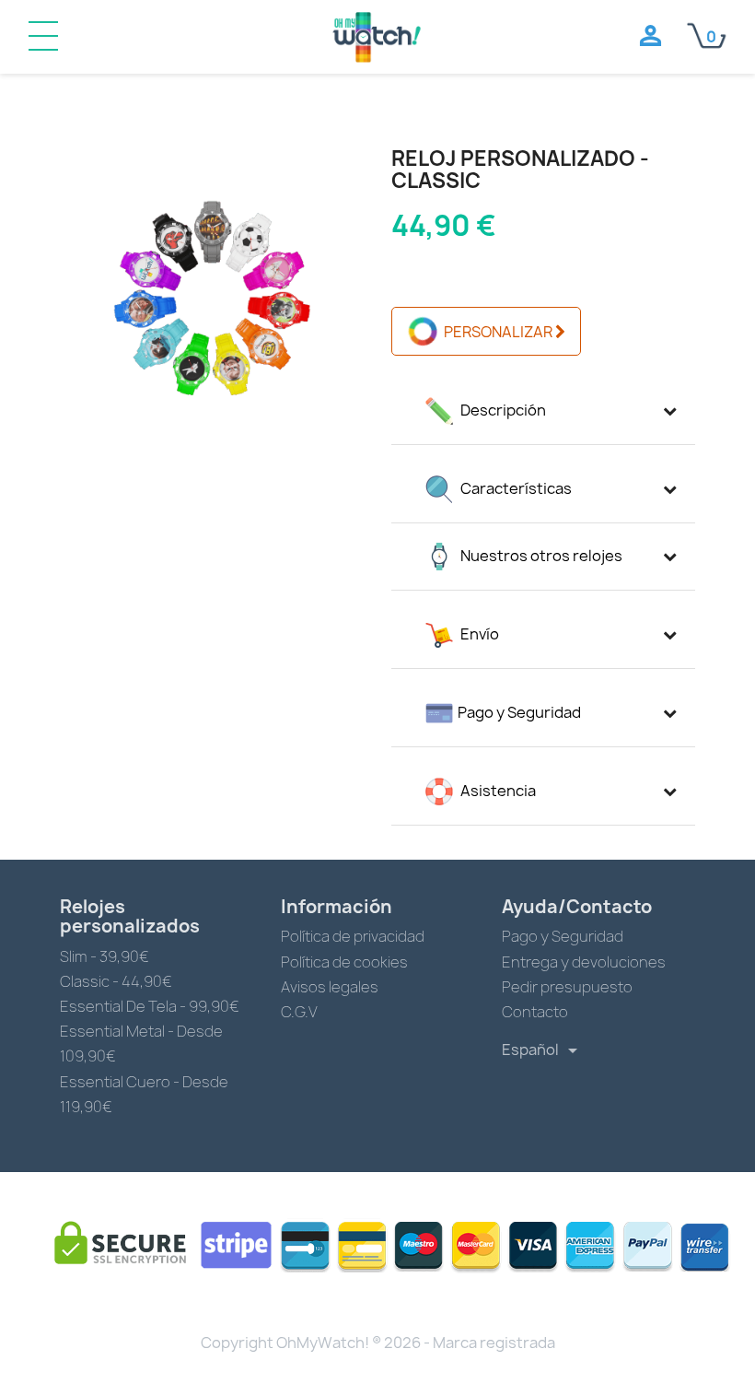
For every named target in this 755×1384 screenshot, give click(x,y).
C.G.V (299, 1012)
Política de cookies (344, 962)
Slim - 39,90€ (104, 956)
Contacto (535, 1012)
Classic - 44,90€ (116, 981)
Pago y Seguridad (562, 936)
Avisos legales (329, 987)
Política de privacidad (352, 936)
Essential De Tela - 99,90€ (149, 1006)
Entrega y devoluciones (584, 962)
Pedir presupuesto (567, 987)
